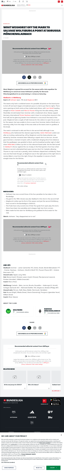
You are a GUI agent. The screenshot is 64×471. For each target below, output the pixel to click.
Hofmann (13, 100)
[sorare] (32, 417)
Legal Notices (37, 432)
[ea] (50, 412)
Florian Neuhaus (25, 115)
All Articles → (56, 390)
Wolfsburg (6, 133)
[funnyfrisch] (32, 422)
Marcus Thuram (29, 110)
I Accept (52, 467)
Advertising (11, 432)
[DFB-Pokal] (19, 1)
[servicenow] (13, 417)
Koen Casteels (16, 110)
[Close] (61, 435)
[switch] (25, 56)
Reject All (39, 467)
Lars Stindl (49, 108)
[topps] (50, 417)
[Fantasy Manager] (62, 1)
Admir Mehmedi (45, 133)
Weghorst (30, 100)
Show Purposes (9, 467)
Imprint (34, 454)
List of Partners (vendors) (8, 462)
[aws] (13, 412)
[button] (62, 5)
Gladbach (8, 147)
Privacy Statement (26, 454)
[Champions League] (23, 1)
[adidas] (32, 412)
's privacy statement (30, 183)
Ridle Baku (11, 144)
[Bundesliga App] (59, 1)
